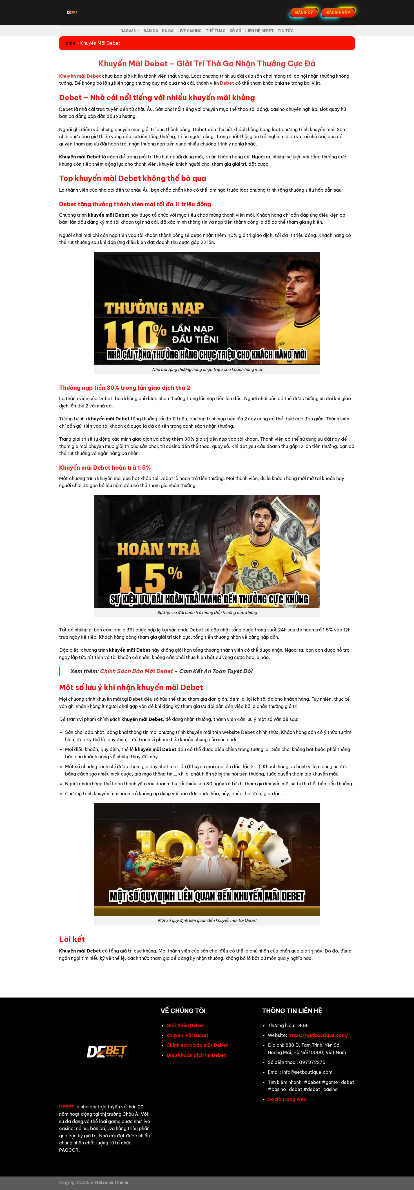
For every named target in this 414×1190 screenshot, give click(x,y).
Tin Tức (285, 30)
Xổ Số (235, 30)
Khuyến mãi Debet (187, 1035)
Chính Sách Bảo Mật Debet (136, 671)
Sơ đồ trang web (287, 1099)
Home (69, 43)
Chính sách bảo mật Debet (197, 1045)
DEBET (66, 1107)
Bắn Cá (151, 30)
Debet (227, 83)
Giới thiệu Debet (185, 1025)
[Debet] (87, 12)
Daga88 (128, 30)
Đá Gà (167, 30)
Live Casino (189, 30)
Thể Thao (216, 30)
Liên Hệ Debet (259, 30)
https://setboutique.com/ (318, 1035)
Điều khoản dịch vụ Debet (196, 1055)
